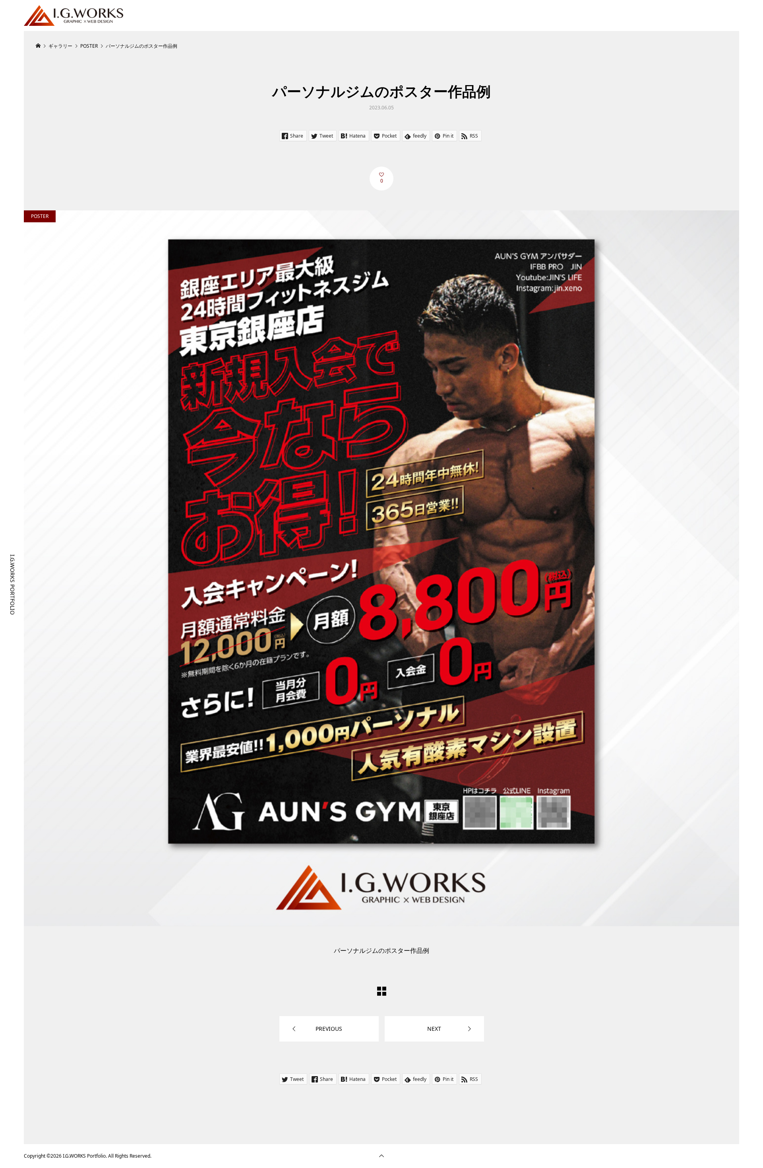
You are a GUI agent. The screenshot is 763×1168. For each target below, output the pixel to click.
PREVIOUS (329, 1028)
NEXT (434, 1028)
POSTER (39, 216)
